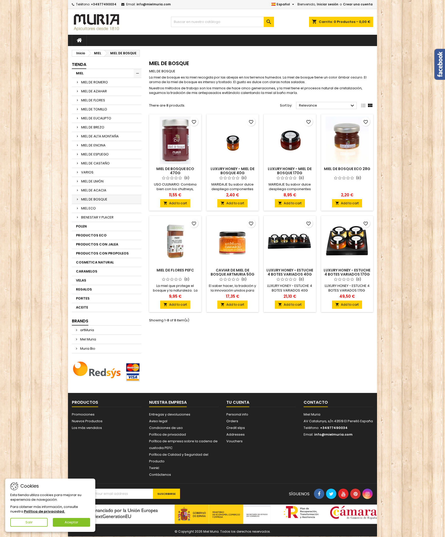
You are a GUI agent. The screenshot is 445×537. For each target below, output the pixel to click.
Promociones (83, 414)
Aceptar (71, 522)
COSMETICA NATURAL (95, 262)
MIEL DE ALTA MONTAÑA (100, 136)
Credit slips (235, 427)
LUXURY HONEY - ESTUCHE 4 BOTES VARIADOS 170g (347, 272)
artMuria (86, 330)
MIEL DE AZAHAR (94, 91)
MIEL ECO (88, 208)
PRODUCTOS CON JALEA (97, 244)
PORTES (83, 298)
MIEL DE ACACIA (93, 190)
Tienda (79, 64)
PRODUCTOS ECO (91, 235)
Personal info (237, 414)
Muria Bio (87, 348)
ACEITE (82, 307)
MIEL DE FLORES (93, 100)
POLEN (81, 226)
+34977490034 (103, 4)
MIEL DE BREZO (92, 127)
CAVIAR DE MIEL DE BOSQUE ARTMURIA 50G (232, 272)
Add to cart (175, 203)
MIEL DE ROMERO (94, 82)
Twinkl (154, 467)
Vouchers (234, 441)
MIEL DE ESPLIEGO (95, 154)
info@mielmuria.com (153, 4)
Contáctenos (160, 474)
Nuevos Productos (87, 421)
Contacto (316, 402)
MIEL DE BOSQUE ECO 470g (175, 170)
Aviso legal (158, 421)
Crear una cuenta (358, 4)
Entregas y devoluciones (169, 414)
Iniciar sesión (327, 4)
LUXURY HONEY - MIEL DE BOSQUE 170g (290, 170)
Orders (232, 421)
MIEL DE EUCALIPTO (96, 118)
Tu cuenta (237, 402)
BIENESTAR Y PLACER (97, 217)
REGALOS (84, 289)
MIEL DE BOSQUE (94, 199)
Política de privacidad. (44, 511)
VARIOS (87, 172)
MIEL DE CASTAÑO (95, 163)
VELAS (81, 280)
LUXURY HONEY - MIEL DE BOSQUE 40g (232, 170)
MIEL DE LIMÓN (92, 181)
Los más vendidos (87, 427)
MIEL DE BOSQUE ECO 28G (347, 168)
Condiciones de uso (166, 427)
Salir (29, 522)
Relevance (327, 106)
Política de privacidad (167, 434)
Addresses (235, 434)
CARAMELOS (86, 271)
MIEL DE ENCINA (93, 145)
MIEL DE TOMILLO (94, 109)
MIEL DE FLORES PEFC (175, 270)
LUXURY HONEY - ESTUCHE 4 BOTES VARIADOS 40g (290, 272)
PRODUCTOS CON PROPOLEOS (102, 253)
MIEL (79, 73)
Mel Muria (87, 339)
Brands (80, 321)
